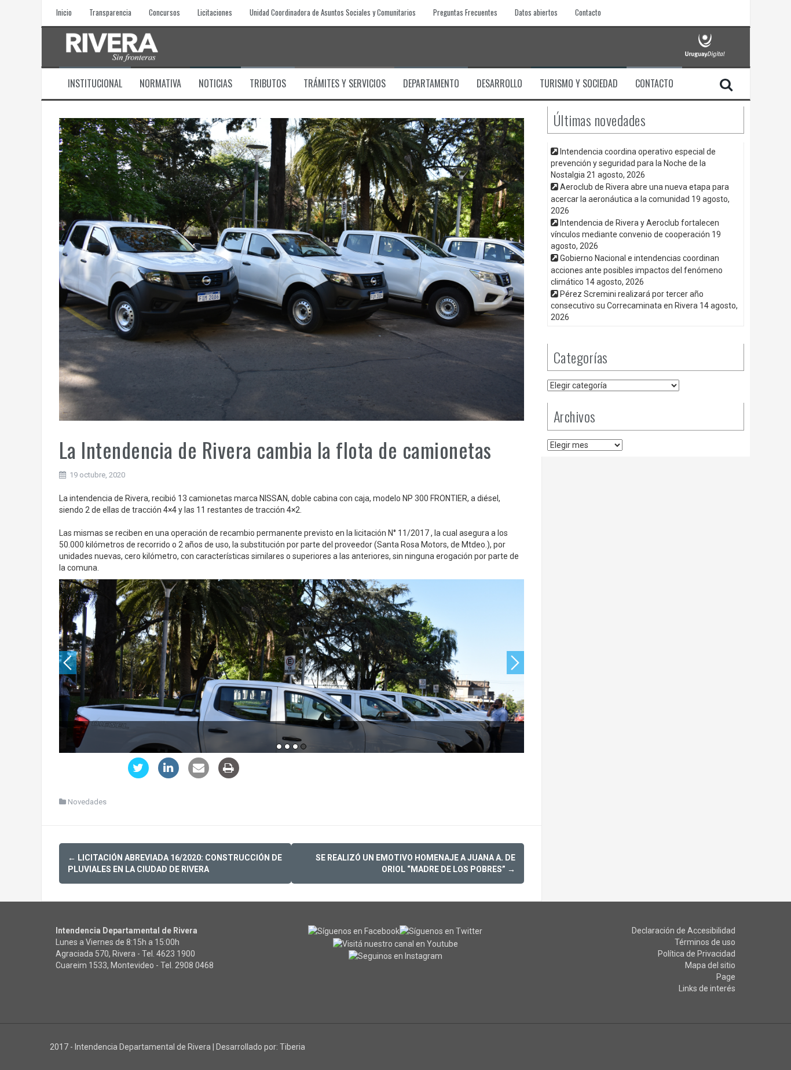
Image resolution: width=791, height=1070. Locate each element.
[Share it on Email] (198, 775)
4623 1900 (175, 953)
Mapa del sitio (710, 965)
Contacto (588, 12)
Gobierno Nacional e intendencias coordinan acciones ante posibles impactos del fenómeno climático (637, 269)
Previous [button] (67, 662)
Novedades (87, 801)
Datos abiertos (536, 12)
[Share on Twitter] (138, 775)
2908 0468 (194, 965)
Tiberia (292, 1046)
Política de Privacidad (696, 953)
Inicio (64, 12)
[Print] (228, 775)
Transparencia (110, 12)
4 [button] (303, 746)
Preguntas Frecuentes (465, 12)
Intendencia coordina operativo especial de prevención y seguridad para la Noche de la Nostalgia (633, 163)
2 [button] (287, 746)
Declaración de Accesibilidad (683, 930)
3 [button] (295, 746)
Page (725, 976)
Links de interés (707, 988)
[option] (291, 666)
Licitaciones (214, 12)
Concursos (164, 12)
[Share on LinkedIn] (168, 775)
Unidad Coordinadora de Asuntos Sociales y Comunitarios (333, 12)
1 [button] (279, 746)
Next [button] (515, 662)
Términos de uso (705, 942)
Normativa (160, 83)
